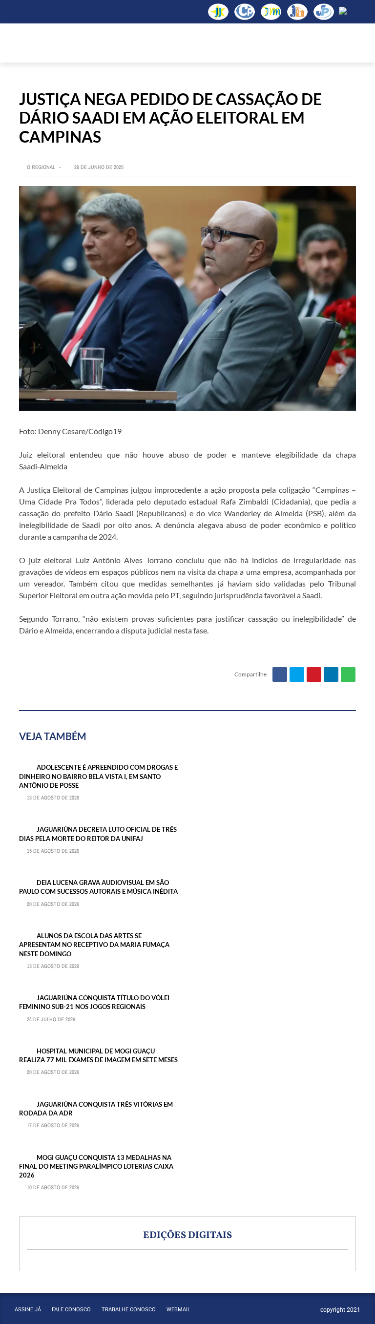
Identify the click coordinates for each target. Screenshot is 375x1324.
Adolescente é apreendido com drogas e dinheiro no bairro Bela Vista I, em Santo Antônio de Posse (98, 776)
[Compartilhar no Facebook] (279, 674)
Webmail (178, 1309)
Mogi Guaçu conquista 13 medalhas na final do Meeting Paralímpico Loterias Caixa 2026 (96, 1166)
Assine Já (28, 1309)
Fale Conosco (71, 1309)
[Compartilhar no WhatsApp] (348, 674)
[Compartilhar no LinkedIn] (331, 674)
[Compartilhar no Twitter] (297, 674)
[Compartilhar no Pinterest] (314, 674)
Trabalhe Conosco (129, 1309)
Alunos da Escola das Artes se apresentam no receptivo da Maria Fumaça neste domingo (94, 944)
